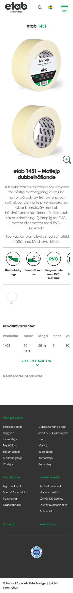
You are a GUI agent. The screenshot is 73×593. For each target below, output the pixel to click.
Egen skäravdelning (15, 492)
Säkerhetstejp (11, 451)
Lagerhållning (12, 504)
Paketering (10, 498)
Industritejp (10, 439)
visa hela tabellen (37, 361)
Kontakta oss (48, 524)
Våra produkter (13, 418)
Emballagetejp (12, 426)
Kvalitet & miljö (50, 477)
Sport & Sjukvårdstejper (53, 433)
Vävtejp (8, 464)
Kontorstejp (46, 457)
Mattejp (43, 445)
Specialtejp (46, 451)
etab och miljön (50, 492)
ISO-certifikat (47, 511)
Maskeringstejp (12, 457)
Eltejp (42, 439)
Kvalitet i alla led (50, 486)
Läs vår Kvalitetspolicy (54, 504)
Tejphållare (10, 445)
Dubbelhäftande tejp (52, 426)
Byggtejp (8, 433)
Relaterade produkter (22, 376)
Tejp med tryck (12, 486)
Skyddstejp (45, 464)
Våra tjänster (11, 477)
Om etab (9, 524)
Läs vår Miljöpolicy (51, 498)
